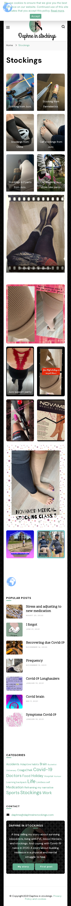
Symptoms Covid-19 (41, 714)
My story (23, 866)
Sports (12, 792)
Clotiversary (11, 770)
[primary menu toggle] (8, 27)
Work (47, 792)
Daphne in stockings (37, 36)
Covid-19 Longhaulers (42, 678)
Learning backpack (16, 782)
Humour (57, 776)
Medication (15, 787)
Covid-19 (42, 769)
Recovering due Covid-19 (45, 642)
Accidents (12, 764)
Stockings (31, 792)
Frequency (34, 660)
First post (46, 866)
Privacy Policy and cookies (43, 897)
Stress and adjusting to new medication (43, 608)
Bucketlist (52, 764)
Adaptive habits (29, 764)
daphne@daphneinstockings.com (32, 815)
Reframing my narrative (38, 787)
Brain (43, 764)
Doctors (14, 775)
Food (26, 776)
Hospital (48, 776)
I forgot (31, 624)
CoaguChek (24, 770)
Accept (35, 16)
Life (31, 781)
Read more (57, 10)
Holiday (37, 775)
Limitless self (43, 782)
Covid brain (35, 696)
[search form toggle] (63, 27)
